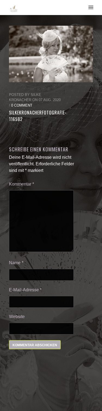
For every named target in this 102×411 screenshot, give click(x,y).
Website (17, 316)
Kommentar (21, 184)
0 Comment (21, 105)
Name (16, 262)
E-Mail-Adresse (25, 289)
